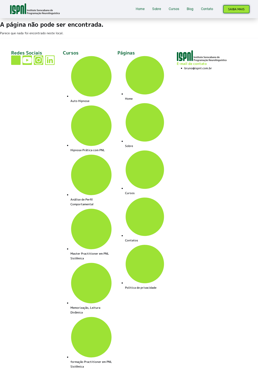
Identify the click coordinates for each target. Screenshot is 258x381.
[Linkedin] (50, 60)
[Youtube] (27, 60)
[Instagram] (38, 60)
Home (140, 9)
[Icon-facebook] (16, 60)
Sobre (156, 9)
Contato (207, 9)
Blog (190, 9)
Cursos (174, 9)
